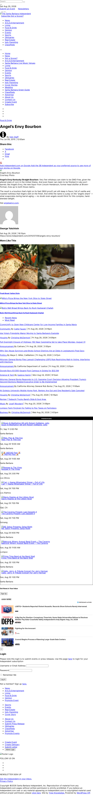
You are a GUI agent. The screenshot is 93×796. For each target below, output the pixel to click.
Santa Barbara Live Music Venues (20, 63)
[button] (46, 609)
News (7, 20)
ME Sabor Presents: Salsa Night (15, 528)
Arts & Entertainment (14, 23)
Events (8, 32)
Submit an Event (7, 9)
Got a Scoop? (17, 16)
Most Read (10, 320)
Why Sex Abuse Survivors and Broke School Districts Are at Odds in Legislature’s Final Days (42, 351)
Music (3, 403)
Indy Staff (14, 137)
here (70, 659)
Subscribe (6, 16)
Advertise (9, 94)
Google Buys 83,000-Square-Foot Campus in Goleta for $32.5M (29, 370)
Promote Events (12, 733)
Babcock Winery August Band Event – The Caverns (24, 543)
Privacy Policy (6, 781)
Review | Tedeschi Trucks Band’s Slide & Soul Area (23, 399)
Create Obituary (12, 744)
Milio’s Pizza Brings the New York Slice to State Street (21, 303)
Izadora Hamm (24, 375)
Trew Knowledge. (57, 793)
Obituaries (9, 37)
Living (7, 25)
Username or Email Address (12, 665)
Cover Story (10, 714)
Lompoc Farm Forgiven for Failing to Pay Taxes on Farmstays (28, 408)
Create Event (11, 102)
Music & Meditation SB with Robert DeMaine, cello (24, 425)
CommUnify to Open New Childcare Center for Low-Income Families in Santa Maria (38, 324)
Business (4, 412)
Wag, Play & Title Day (11, 439)
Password (4, 670)
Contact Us (10, 99)
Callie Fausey (20, 329)
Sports (8, 35)
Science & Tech (7, 375)
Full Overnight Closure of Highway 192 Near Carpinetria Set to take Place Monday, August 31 (42, 342)
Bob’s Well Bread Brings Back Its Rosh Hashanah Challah (22, 313)
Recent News (11, 318)
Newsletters (23, 9)
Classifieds (10, 44)
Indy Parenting (11, 42)
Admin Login (10, 749)
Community (5, 329)
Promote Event (12, 700)
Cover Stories (11, 85)
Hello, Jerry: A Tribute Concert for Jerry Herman (23, 573)
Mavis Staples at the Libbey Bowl (16, 499)
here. (24, 684)
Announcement (7, 346)
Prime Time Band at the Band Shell (17, 558)
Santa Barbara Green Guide (17, 90)
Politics (3, 355)
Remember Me (9, 675)
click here (36, 793)
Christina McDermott (20, 337)
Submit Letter (11, 747)
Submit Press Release (14, 723)
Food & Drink (11, 27)
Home (7, 53)
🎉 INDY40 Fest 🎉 (10, 454)
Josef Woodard (16, 403)
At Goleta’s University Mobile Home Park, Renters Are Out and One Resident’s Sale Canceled (42, 390)
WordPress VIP (83, 793)
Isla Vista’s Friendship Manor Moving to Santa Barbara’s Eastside (29, 333)
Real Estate (10, 40)
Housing (4, 337)
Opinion (8, 30)
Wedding (9, 87)
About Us (9, 97)
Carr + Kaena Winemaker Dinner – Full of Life (22, 484)
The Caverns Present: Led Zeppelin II (18, 513)
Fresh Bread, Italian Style (10, 293)
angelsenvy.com (11, 203)
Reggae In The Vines (10, 469)
